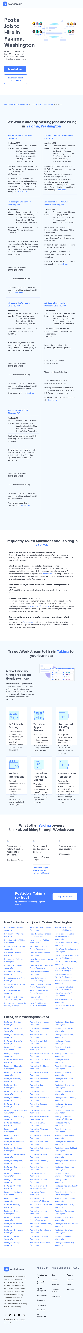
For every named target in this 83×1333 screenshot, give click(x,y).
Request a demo (65, 896)
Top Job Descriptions (41, 1289)
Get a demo (41, 1310)
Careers (70, 1280)
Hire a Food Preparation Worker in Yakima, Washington (64, 936)
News (69, 1285)
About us (70, 1275)
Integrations (41, 1305)
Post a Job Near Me (42, 1276)
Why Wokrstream (41, 1315)
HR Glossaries (42, 1295)
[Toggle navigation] (77, 4)
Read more (22, 191)
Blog (53, 1275)
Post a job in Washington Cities (26, 1017)
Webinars (55, 1285)
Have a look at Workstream (38, 606)
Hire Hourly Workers (41, 1283)
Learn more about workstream (15, 79)
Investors (70, 1289)
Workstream (47, 573)
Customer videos (55, 1290)
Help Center (56, 1296)
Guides (54, 1280)
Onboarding (41, 1300)
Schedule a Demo (15, 69)
